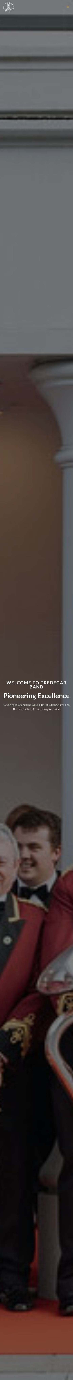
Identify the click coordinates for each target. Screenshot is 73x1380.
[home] (8, 7)
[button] (68, 7)
